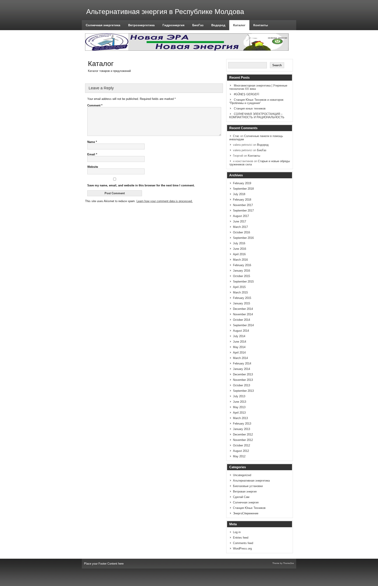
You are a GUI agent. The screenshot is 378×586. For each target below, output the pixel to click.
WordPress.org (242, 548)
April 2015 (239, 287)
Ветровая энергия (245, 491)
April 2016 (239, 254)
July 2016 (239, 243)
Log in (237, 532)
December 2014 (243, 308)
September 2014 (243, 325)
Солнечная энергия (246, 502)
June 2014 (239, 341)
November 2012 (243, 440)
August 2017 (241, 216)
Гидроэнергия (173, 25)
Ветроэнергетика (141, 25)
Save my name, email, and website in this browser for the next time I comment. (141, 185)
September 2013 (243, 390)
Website (92, 166)
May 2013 (239, 407)
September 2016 (243, 237)
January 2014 (241, 369)
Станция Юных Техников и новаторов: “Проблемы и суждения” (256, 101)
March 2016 (240, 259)
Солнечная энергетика (103, 25)
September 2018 (243, 188)
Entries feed (240, 537)
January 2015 (241, 303)
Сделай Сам (241, 497)
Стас (236, 136)
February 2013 (242, 423)
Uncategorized (242, 475)
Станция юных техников (250, 108)
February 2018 (242, 199)
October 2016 (241, 232)
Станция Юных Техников (249, 508)
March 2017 (240, 227)
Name (92, 142)
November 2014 (243, 314)
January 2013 (241, 429)
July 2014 (239, 336)
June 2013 (239, 401)
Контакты (260, 25)
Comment (94, 105)
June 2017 (239, 221)
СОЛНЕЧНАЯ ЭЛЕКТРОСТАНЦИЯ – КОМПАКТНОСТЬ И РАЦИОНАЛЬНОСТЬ (256, 115)
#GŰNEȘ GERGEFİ (246, 94)
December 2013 (243, 374)
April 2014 (239, 352)
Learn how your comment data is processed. (164, 201)
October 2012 (241, 445)
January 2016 (241, 270)
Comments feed (243, 543)
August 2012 (241, 451)
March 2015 (240, 292)
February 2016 (242, 265)
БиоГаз (197, 25)
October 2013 (241, 385)
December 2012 (243, 434)
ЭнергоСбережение (245, 513)
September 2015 (243, 281)
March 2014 (240, 358)
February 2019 (242, 183)
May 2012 (239, 456)
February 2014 (242, 363)
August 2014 (241, 330)
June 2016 (239, 248)
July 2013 (239, 396)
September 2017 (243, 210)
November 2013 (243, 379)
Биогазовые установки (248, 486)
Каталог (239, 25)
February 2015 (242, 298)
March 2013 (240, 418)
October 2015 (241, 276)
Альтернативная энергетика (251, 480)
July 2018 (239, 194)
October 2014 (241, 319)
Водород (218, 25)
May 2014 (239, 347)
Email (92, 154)
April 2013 (239, 412)
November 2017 (243, 205)
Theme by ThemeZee (283, 563)
